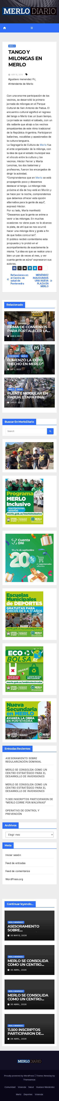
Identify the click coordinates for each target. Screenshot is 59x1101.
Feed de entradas (15, 863)
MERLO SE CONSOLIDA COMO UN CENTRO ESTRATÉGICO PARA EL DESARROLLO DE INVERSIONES (26, 773)
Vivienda (22, 1087)
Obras (19, 389)
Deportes (28, 1094)
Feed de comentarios (17, 871)
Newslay (48, 1075)
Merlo (12, 46)
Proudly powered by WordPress (19, 1075)
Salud (31, 1087)
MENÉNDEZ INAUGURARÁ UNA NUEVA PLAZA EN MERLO (40, 281)
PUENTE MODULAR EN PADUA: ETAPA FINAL (27, 395)
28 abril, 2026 (18, 1039)
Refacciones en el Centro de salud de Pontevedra (19, 279)
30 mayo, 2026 (18, 935)
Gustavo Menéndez (45, 1087)
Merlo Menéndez (15, 922)
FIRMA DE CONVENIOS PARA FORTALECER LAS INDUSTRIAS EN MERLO (28, 331)
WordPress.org (14, 879)
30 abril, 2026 (18, 970)
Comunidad (13, 356)
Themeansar (29, 1079)
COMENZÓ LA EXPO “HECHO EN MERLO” (25, 362)
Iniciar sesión (13, 855)
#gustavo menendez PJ (21, 79)
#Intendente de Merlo (20, 83)
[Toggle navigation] (31, 28)
